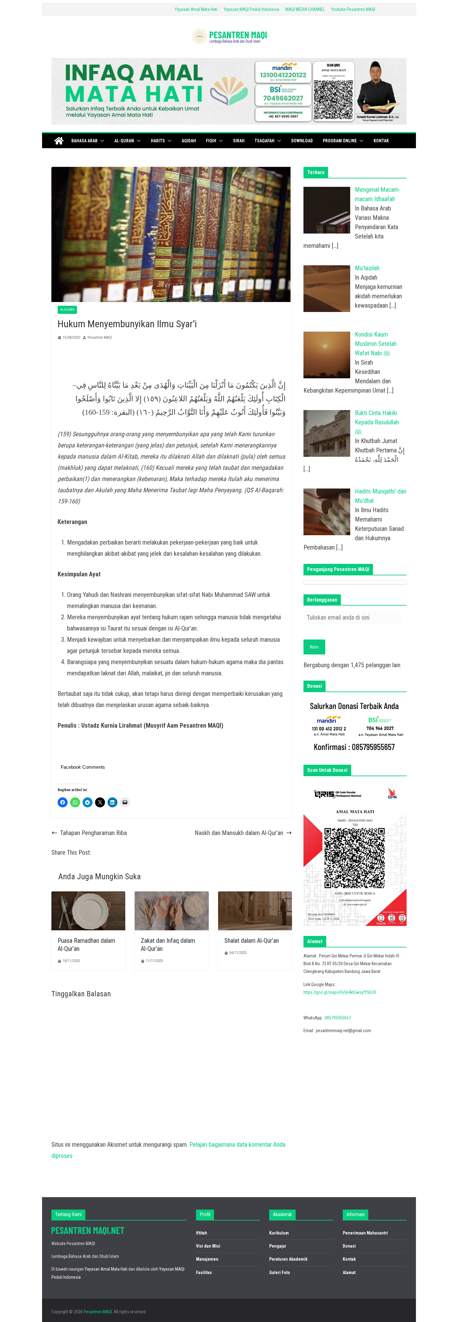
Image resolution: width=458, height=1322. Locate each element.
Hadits (158, 140)
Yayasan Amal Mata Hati (196, 9)
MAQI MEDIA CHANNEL (305, 9)
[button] (101, 140)
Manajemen (207, 1259)
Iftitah (201, 1232)
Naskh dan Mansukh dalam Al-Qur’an (239, 833)
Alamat (349, 1272)
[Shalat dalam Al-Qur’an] (255, 897)
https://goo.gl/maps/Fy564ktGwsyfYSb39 (339, 992)
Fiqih (211, 140)
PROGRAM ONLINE (340, 140)
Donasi (349, 1246)
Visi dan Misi (208, 1246)
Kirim (314, 646)
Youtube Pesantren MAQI (353, 9)
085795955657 (338, 1017)
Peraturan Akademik (288, 1259)
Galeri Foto (279, 1272)
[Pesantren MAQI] (58, 140)
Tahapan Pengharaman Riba (93, 833)
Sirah (239, 140)
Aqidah (189, 140)
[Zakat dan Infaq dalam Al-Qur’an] (171, 897)
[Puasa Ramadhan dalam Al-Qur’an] (88, 897)
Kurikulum (279, 1232)
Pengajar (277, 1246)
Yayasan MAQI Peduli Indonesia (251, 9)
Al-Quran (124, 140)
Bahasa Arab (84, 140)
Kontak (381, 140)
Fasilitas (204, 1272)
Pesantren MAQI (100, 337)
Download (302, 140)
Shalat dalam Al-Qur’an (251, 940)
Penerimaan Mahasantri (365, 1232)
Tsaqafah (264, 140)
